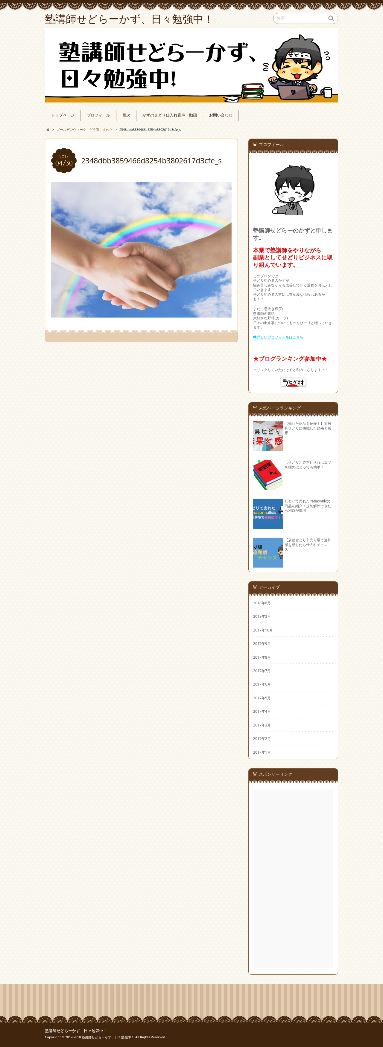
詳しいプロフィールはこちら (280, 337)
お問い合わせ (220, 115)
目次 (126, 115)
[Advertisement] (294, 878)
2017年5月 (262, 697)
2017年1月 (262, 752)
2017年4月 (262, 711)
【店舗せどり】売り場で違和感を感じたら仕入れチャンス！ (308, 544)
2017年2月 (262, 738)
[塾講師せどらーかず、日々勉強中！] (191, 65)
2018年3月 (262, 616)
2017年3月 (262, 725)
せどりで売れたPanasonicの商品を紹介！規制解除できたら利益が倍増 (308, 506)
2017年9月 (262, 643)
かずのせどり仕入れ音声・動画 (169, 115)
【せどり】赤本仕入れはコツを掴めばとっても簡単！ (308, 464)
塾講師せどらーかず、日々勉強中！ (76, 1030)
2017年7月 (262, 670)
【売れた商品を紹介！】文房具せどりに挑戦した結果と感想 (308, 428)
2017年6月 (262, 684)
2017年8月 (262, 657)
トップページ (63, 115)
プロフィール (98, 115)
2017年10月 (263, 630)
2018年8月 (262, 602)
